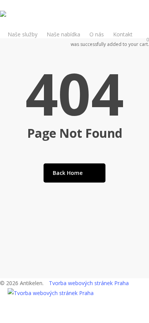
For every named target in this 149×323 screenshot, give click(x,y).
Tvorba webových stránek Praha (89, 283)
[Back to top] (74, 318)
